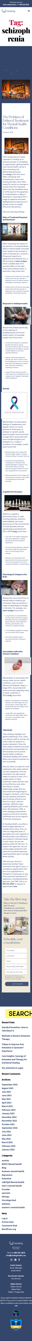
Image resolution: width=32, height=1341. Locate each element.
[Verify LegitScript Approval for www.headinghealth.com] (16, 1313)
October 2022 (8, 1124)
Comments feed (9, 1225)
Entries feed (7, 1221)
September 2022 (10, 1127)
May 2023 (6, 1099)
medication (20, 996)
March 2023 (7, 1106)
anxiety (6, 996)
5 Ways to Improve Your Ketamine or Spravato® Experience (13, 1047)
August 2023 (7, 1088)
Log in (5, 1218)
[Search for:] (3, 1014)
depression (12, 996)
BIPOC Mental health (12, 1164)
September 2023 (10, 1084)
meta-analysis (21, 261)
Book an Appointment (9, 4)
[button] (28, 11)
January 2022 (8, 1149)
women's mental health (13, 1207)
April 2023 (6, 1102)
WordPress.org (9, 1229)
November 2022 (9, 1120)
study (8, 174)
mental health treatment (16, 998)
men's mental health (12, 1185)
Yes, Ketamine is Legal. (13, 1067)
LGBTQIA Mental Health (13, 1182)
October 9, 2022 (23, 70)
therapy (20, 1000)
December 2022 (9, 1117)
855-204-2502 (24, 4)
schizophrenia (13, 1000)
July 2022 (6, 1131)
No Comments (17, 73)
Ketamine (6, 1178)
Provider (6, 1189)
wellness (6, 1203)
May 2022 (6, 1138)
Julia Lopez (11, 70)
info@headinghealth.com (16, 1255)
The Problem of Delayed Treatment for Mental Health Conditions (16, 60)
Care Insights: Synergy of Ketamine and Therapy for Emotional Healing (14, 1059)
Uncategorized (9, 1200)
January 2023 (8, 1113)
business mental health (13, 1171)
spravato (6, 1193)
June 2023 (6, 1095)
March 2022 (7, 1142)
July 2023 (6, 1091)
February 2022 (8, 1146)
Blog (16, 50)
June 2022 (6, 1135)
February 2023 (8, 1109)
